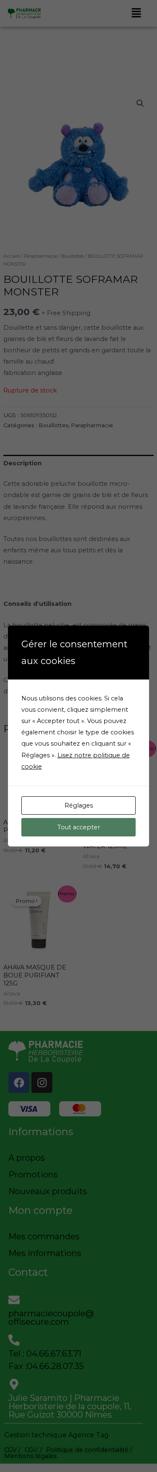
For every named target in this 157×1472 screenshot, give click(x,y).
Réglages (78, 805)
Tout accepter (78, 827)
